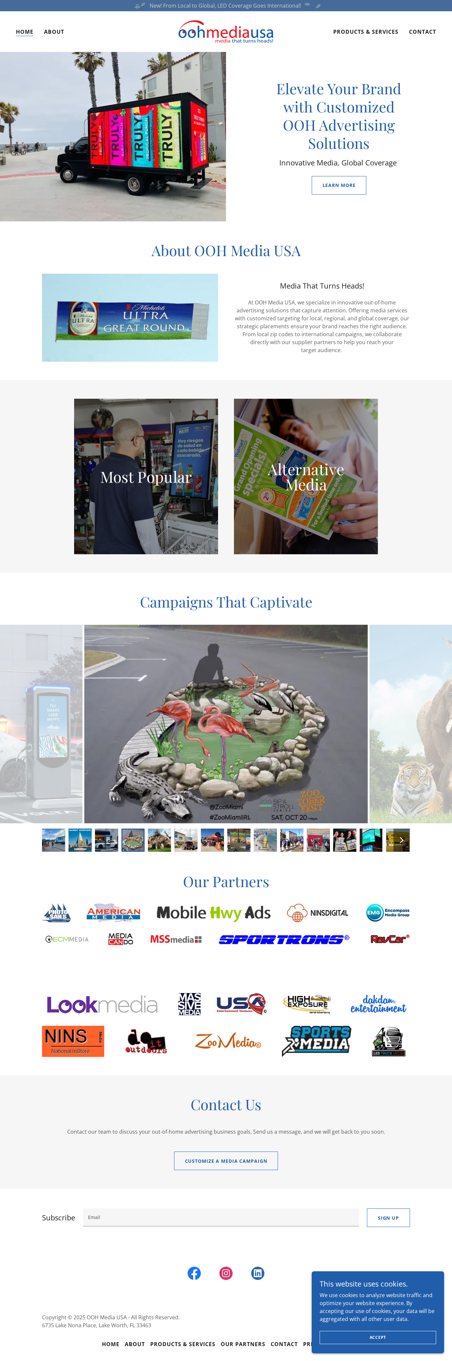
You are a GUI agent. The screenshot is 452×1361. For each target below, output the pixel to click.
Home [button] (110, 1344)
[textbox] (221, 1217)
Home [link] (24, 31)
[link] (226, 31)
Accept (378, 1337)
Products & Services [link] (365, 31)
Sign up (388, 1218)
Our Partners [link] (243, 1344)
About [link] (54, 31)
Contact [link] (422, 31)
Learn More (339, 185)
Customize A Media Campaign (226, 1161)
